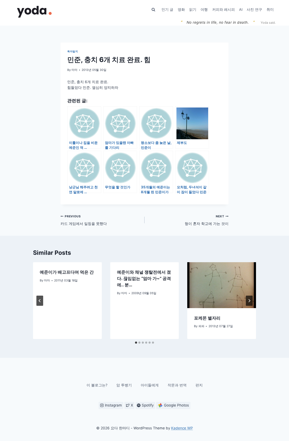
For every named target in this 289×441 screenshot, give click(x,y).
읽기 (192, 9)
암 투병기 (124, 385)
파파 (201, 326)
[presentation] (221, 285)
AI (240, 9)
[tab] (136, 343)
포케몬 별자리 (207, 318)
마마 (74, 70)
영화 (181, 9)
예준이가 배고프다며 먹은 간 (67, 272)
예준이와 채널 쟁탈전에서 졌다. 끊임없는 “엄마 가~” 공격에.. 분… (144, 278)
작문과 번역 (177, 385)
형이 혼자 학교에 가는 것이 (206, 220)
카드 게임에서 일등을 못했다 (84, 220)
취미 (270, 9)
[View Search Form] (153, 10)
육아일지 (72, 51)
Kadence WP (182, 428)
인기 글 (167, 9)
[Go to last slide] (39, 301)
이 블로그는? (97, 385)
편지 (199, 385)
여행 (204, 9)
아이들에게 (150, 385)
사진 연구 (254, 9)
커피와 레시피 (223, 9)
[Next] (249, 301)
